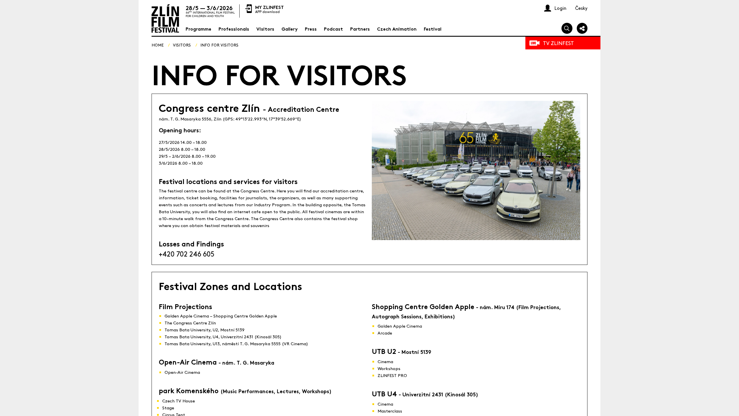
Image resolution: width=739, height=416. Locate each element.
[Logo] (165, 18)
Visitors (182, 45)
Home (158, 45)
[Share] (582, 28)
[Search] (566, 28)
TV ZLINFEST (558, 43)
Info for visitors (219, 45)
